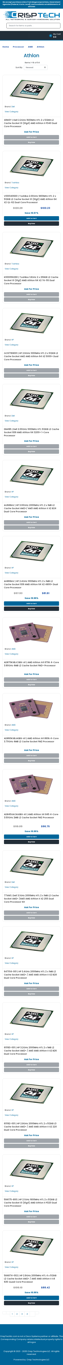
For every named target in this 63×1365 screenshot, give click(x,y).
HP (12, 339)
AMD (30, 46)
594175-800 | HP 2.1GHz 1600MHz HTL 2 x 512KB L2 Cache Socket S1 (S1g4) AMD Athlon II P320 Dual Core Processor (30, 1202)
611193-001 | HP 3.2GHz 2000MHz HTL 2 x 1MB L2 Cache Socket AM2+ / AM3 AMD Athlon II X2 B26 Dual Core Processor (30, 1050)
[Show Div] (15, 35)
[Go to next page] (32, 1314)
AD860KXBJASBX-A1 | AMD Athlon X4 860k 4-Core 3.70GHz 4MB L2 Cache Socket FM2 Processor (31, 740)
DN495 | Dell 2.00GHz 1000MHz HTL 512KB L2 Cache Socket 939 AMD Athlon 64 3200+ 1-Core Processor (31, 432)
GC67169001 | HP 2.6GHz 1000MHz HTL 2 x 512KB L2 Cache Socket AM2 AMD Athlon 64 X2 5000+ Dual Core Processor (31, 356)
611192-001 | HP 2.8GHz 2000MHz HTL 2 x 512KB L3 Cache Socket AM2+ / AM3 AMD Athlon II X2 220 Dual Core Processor (30, 1126)
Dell (13, 106)
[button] (56, 35)
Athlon (40, 46)
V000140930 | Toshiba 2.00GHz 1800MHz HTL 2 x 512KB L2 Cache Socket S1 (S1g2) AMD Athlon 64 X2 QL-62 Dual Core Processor (30, 199)
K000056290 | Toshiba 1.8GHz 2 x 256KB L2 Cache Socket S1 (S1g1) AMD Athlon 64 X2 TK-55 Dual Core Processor (31, 280)
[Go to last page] (37, 1312)
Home (5, 46)
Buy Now (31, 142)
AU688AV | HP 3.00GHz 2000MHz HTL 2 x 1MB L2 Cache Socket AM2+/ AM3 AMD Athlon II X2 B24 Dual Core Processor (30, 508)
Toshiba (15, 182)
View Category (11, 111)
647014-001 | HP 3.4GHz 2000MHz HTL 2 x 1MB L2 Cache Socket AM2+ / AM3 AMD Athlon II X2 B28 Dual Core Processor (30, 974)
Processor (18, 46)
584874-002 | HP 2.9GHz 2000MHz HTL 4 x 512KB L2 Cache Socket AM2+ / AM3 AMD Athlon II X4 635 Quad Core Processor (30, 1278)
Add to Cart (31, 137)
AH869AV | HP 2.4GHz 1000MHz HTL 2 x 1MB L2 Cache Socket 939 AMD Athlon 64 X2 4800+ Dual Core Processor (31, 584)
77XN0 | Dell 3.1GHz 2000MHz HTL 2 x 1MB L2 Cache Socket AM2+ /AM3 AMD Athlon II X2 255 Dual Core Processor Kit (31, 898)
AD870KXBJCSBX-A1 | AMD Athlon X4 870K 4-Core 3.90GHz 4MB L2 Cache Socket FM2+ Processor (31, 664)
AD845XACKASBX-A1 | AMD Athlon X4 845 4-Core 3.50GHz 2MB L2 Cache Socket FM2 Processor (31, 816)
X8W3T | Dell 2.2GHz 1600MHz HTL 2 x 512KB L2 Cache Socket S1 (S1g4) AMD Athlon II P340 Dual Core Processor (30, 123)
